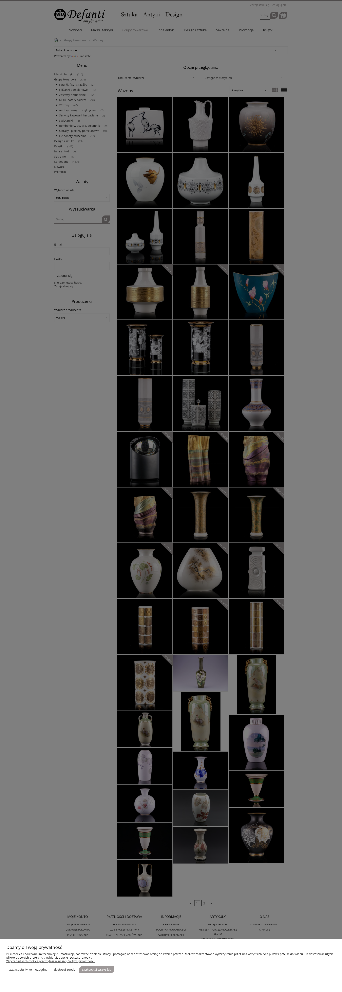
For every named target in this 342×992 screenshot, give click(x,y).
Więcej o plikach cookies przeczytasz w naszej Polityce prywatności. (50, 961)
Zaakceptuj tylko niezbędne (28, 969)
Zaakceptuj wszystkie (96, 969)
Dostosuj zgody (64, 969)
